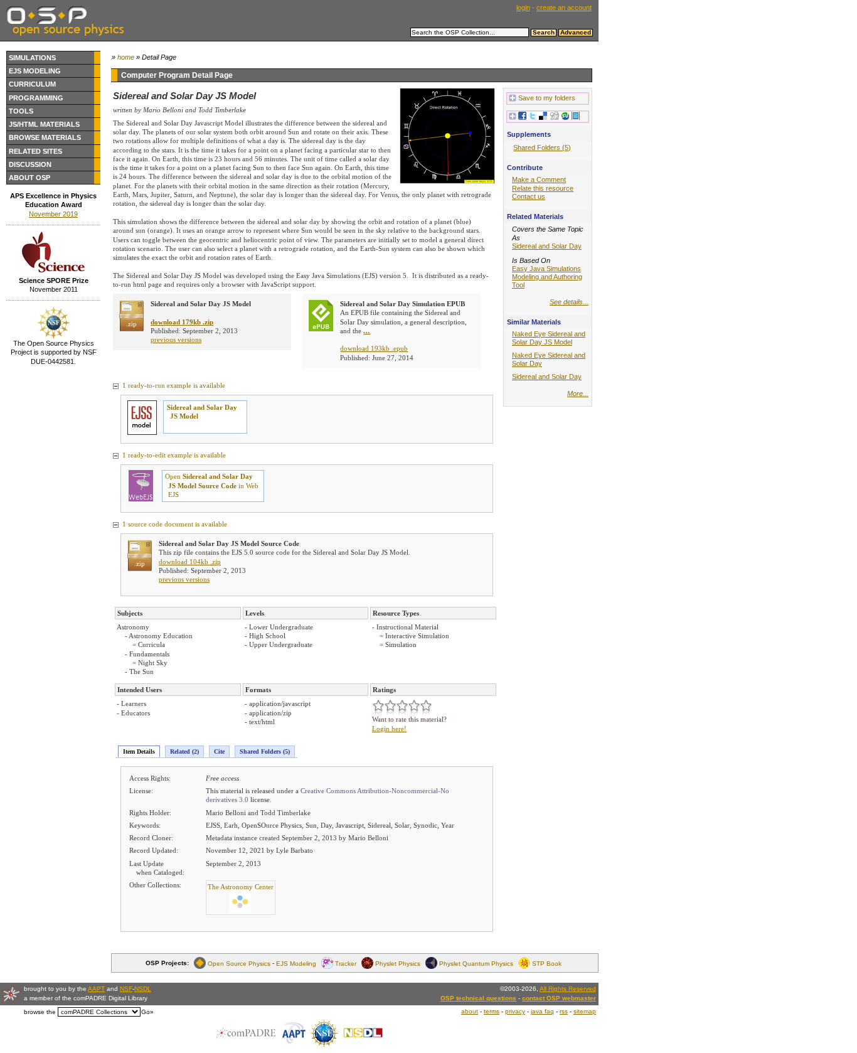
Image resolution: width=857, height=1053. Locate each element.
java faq (542, 1011)
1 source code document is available (173, 524)
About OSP (29, 177)
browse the (40, 1011)
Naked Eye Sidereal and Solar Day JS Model (548, 338)
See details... (569, 302)
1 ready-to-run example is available (172, 385)
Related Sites (35, 151)
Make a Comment (539, 179)
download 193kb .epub (374, 348)
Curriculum (32, 84)
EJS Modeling (35, 71)
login (523, 7)
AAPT (96, 988)
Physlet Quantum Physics (476, 962)
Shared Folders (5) (265, 751)
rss (564, 1011)
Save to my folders (546, 98)
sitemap (584, 1011)
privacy (515, 1011)
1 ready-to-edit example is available (173, 455)
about (469, 1011)
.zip (131, 324)
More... (577, 393)
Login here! (389, 728)
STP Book (547, 962)
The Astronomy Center (241, 886)
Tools (21, 111)
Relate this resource (542, 188)
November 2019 (53, 214)
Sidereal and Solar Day (547, 246)
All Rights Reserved (568, 988)
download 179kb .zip (182, 322)
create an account (564, 7)
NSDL (142, 988)
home (125, 57)
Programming (36, 98)
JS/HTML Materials (44, 124)
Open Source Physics (239, 962)
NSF (126, 988)
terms (491, 1011)
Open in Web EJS (211, 485)
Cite (219, 751)
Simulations (32, 57)
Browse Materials (45, 137)
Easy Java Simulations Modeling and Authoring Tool (547, 277)
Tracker (345, 962)
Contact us (528, 196)
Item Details (139, 751)
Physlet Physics (397, 962)
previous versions (176, 339)
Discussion (30, 164)
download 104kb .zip (190, 561)
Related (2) (184, 751)
